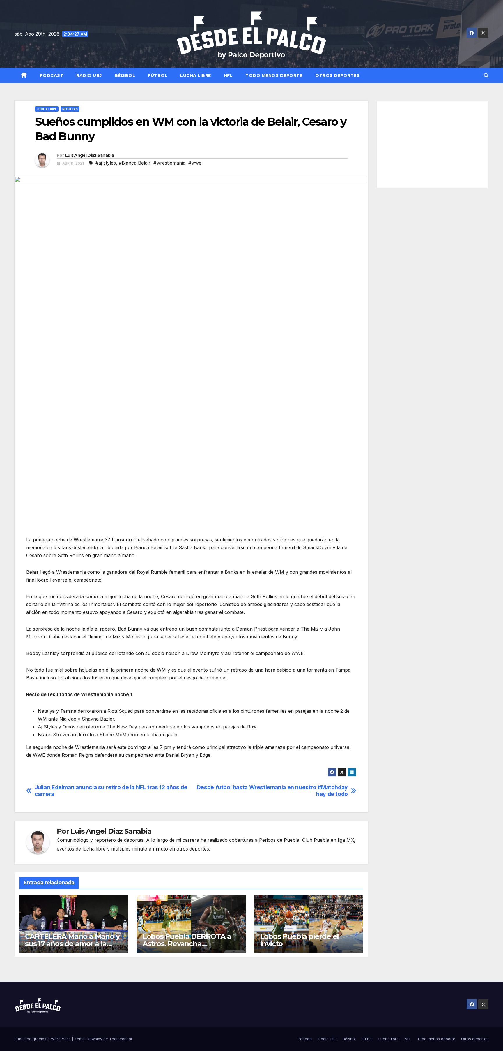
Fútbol (157, 75)
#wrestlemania (169, 163)
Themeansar (120, 1038)
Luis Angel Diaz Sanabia (89, 155)
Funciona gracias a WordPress (43, 1038)
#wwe (194, 163)
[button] (486, 75)
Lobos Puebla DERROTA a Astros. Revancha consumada (187, 943)
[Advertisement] (433, 144)
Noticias (70, 109)
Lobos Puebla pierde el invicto (299, 940)
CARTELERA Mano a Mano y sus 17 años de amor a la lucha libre (72, 943)
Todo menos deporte (273, 75)
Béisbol (125, 75)
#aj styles (105, 163)
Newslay (94, 1038)
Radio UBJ (89, 75)
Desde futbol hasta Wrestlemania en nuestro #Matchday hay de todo (272, 791)
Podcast (52, 75)
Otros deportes (337, 75)
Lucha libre (195, 75)
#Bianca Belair (134, 163)
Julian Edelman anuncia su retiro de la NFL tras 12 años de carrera (111, 791)
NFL (228, 75)
